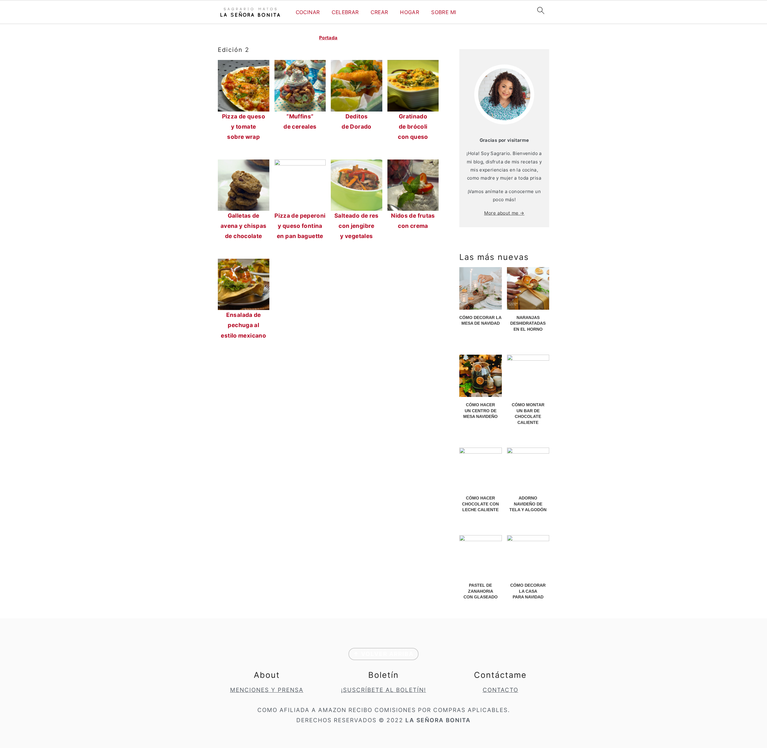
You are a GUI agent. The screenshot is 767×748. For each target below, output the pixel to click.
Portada (328, 37)
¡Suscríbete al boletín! (383, 690)
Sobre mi (443, 12)
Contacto (500, 690)
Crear (379, 12)
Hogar (409, 12)
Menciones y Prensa (267, 690)
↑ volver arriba (383, 654)
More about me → (504, 213)
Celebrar (345, 12)
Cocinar (308, 12)
